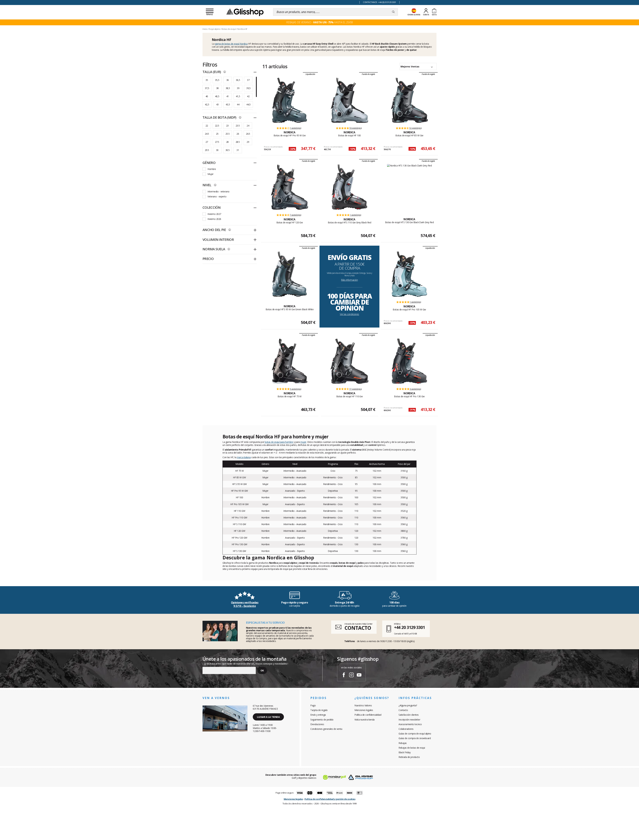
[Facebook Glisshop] (343, 675)
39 (238, 88)
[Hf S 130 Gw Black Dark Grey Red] (409, 187)
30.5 (227, 150)
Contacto (403, 710)
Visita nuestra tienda (364, 719)
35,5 (217, 80)
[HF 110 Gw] (349, 361)
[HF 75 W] (289, 361)
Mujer (210, 174)
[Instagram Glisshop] (351, 675)
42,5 (207, 104)
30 (217, 150)
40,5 (217, 96)
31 (237, 150)
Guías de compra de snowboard (415, 738)
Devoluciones (317, 724)
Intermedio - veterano (218, 191)
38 (217, 88)
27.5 (217, 141)
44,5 (248, 104)
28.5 (238, 141)
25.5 (227, 133)
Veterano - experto (217, 196)
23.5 (238, 125)
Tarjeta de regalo (319, 710)
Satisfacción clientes (409, 714)
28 (227, 141)
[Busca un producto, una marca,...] (393, 11)
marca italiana (244, 457)
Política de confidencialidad (367, 714)
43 (217, 104)
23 (227, 125)
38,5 (228, 88)
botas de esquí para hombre (279, 442)
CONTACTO (357, 627)
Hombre (212, 169)
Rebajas (403, 743)
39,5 (248, 88)
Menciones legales (363, 710)
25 (217, 133)
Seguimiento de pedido (321, 719)
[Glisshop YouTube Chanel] (359, 675)
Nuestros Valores (363, 705)
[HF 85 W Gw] (409, 100)
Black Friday (405, 752)
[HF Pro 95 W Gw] (289, 100)
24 (248, 125)
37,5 (207, 88)
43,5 (228, 104)
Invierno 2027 (214, 214)
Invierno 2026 (214, 219)
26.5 (248, 133)
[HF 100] (349, 100)
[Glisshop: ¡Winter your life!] (245, 11)
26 (237, 133)
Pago (313, 705)
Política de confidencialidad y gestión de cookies (330, 799)
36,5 (238, 80)
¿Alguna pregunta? (408, 705)
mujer (303, 442)
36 (227, 80)
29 (248, 141)
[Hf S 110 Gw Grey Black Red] (349, 187)
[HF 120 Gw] (289, 187)
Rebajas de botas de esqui (412, 747)
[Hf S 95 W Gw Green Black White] (289, 274)
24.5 (207, 133)
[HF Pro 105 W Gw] (409, 274)
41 (227, 96)
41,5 (238, 96)
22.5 (217, 125)
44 (238, 104)
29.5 (207, 150)
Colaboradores (406, 728)
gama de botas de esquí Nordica (231, 43)
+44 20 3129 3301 (409, 627)
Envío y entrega (318, 714)
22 (207, 125)
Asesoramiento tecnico (410, 724)
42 (248, 96)
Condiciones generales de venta (326, 728)
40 (207, 96)
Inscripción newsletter (409, 719)
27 (207, 141)
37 (248, 80)
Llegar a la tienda (268, 716)
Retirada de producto (409, 757)
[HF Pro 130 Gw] (409, 361)
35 (207, 80)
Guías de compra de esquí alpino (415, 733)
